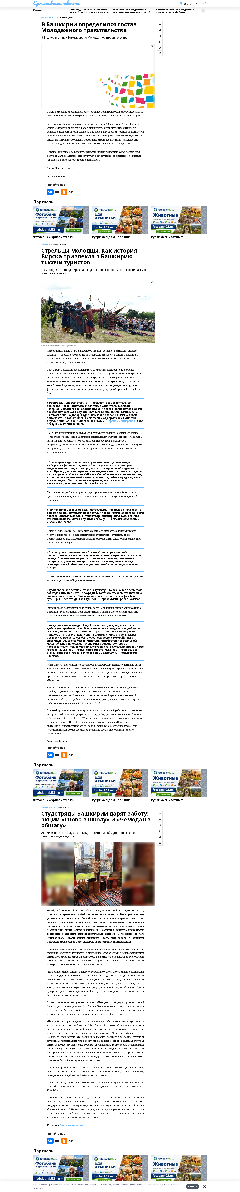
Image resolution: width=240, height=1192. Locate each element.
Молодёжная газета (71, 1125)
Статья (37, 10)
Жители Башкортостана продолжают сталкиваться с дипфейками (175, 11)
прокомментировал (121, 421)
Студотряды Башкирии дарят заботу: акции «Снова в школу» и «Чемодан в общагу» (88, 11)
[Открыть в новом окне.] (53, 192)
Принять (192, 1186)
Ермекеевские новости (56, 3)
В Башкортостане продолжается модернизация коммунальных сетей (131, 11)
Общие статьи (48, 18)
